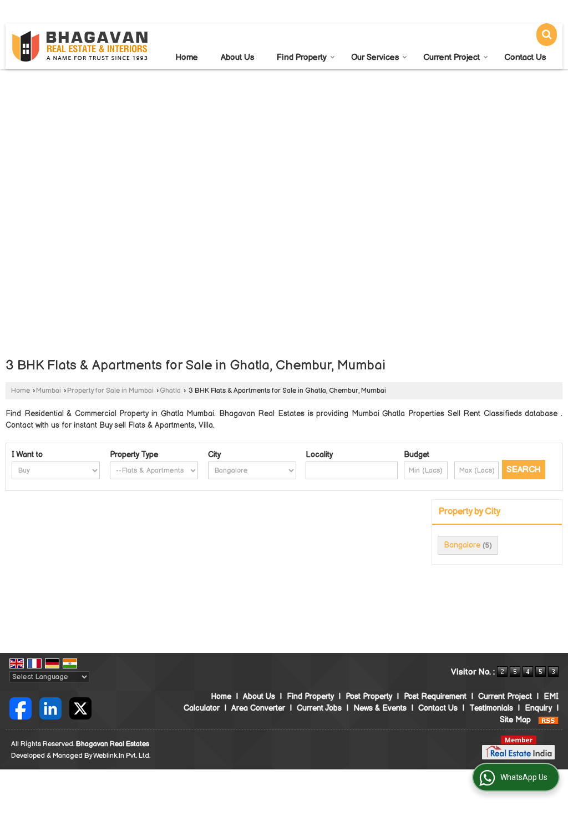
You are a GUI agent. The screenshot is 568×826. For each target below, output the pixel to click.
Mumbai (48, 391)
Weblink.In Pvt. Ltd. (121, 756)
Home (186, 57)
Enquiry (538, 708)
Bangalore (462, 545)
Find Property (302, 57)
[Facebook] (20, 707)
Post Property (369, 696)
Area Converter (258, 708)
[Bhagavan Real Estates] (80, 46)
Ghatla (170, 391)
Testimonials (491, 708)
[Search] (546, 34)
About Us (237, 57)
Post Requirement (435, 696)
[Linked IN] (50, 707)
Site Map (515, 719)
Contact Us (525, 57)
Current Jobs (319, 708)
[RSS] (549, 719)
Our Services (375, 57)
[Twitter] (80, 707)
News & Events (380, 708)
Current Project (451, 57)
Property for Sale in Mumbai (110, 391)
